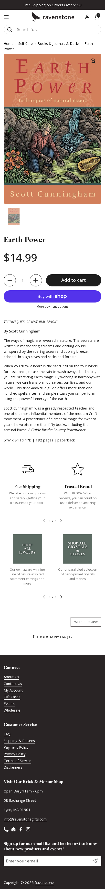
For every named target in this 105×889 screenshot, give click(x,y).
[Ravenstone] (52, 17)
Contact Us (13, 683)
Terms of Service (17, 760)
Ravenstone (44, 882)
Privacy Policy (14, 753)
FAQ (7, 734)
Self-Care (25, 43)
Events (9, 703)
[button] (96, 17)
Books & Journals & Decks (59, 43)
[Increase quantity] (36, 280)
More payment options (52, 306)
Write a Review (86, 621)
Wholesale (12, 710)
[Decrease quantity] (10, 280)
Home (8, 43)
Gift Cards (12, 696)
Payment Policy (16, 747)
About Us (11, 676)
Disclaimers (13, 767)
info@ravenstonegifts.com (25, 819)
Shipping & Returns (19, 740)
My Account (13, 690)
